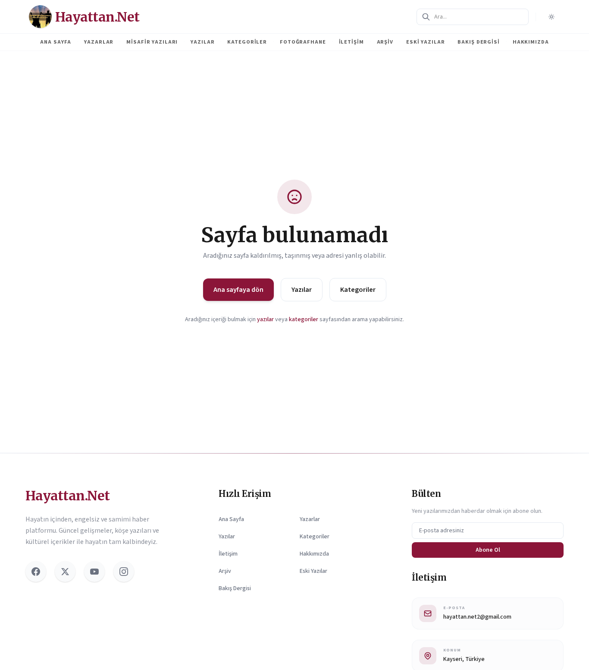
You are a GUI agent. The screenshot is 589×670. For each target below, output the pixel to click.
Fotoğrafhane (303, 42)
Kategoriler (247, 42)
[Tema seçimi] (551, 16)
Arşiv (385, 42)
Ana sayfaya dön (238, 289)
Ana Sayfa (55, 42)
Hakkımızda (531, 42)
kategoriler (303, 319)
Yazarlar (98, 42)
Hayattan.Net (67, 495)
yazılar (265, 319)
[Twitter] (65, 571)
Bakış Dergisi (478, 42)
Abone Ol (488, 550)
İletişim (351, 42)
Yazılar (202, 42)
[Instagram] (123, 571)
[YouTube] (94, 571)
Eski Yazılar (425, 42)
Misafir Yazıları (152, 42)
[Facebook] (35, 571)
